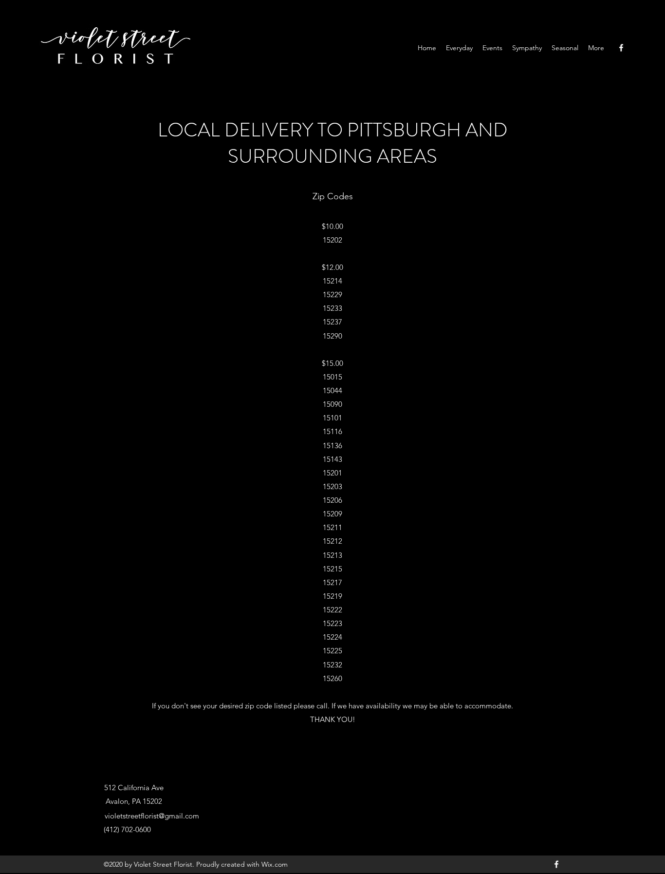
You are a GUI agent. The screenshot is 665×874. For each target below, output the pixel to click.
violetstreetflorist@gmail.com (152, 815)
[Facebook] (621, 48)
